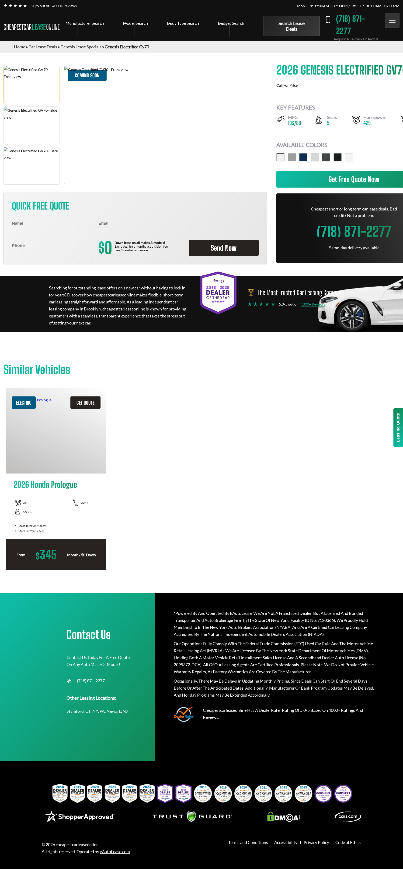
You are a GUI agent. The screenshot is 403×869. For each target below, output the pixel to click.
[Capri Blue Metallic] (303, 157)
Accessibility (285, 842)
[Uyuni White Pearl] (349, 157)
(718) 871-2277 (350, 25)
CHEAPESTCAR (31, 27)
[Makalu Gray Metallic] (326, 157)
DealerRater (270, 710)
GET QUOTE (85, 403)
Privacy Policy (316, 842)
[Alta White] (280, 157)
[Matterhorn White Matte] (315, 157)
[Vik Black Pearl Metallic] (337, 157)
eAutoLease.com (115, 851)
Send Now (223, 248)
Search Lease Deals (291, 26)
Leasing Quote (398, 427)
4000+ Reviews (64, 6)
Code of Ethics (348, 842)
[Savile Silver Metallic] (292, 157)
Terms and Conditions (248, 842)
